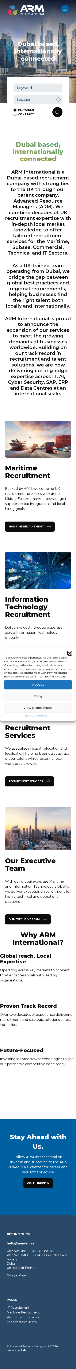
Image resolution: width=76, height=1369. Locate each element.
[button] (70, 653)
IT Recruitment (18, 1307)
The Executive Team (22, 1322)
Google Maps (16, 1275)
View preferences (38, 708)
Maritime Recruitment (23, 1312)
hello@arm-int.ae (21, 1243)
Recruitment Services (23, 1317)
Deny (38, 696)
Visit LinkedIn (38, 1183)
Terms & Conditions (36, 715)
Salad (24, 1350)
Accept (38, 684)
